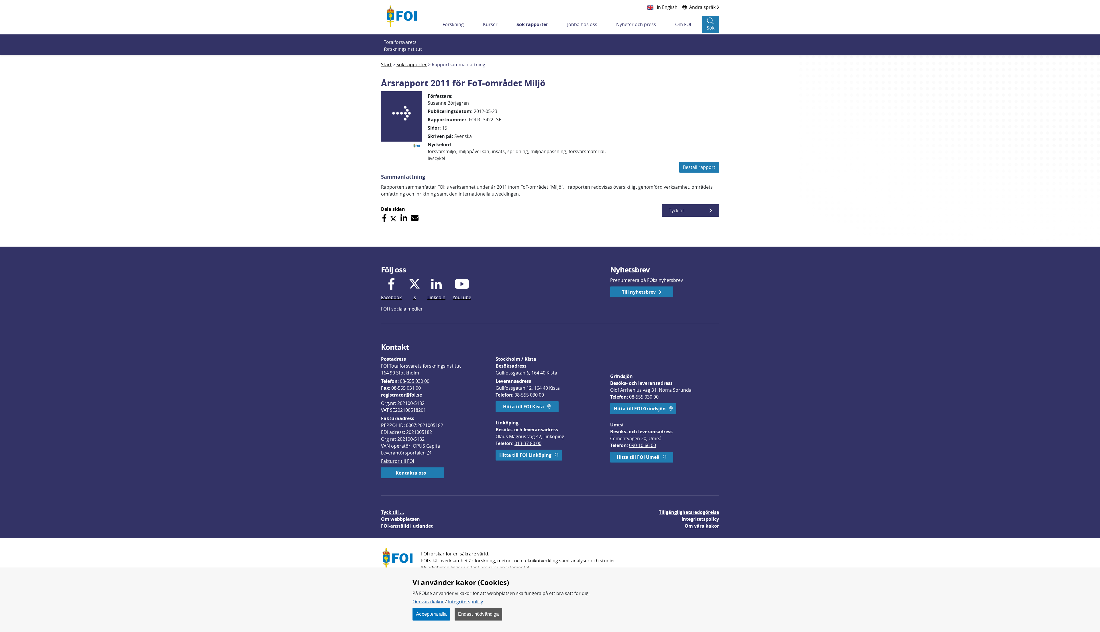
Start (386, 64)
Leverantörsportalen (406, 453)
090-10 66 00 (642, 445)
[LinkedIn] (403, 218)
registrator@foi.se (401, 395)
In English (666, 7)
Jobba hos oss (582, 24)
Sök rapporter (532, 24)
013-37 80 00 (527, 443)
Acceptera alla (431, 614)
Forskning (453, 24)
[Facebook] (384, 218)
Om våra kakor (428, 601)
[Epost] (415, 218)
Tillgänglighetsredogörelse (689, 512)
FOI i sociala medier (402, 309)
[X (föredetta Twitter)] (393, 218)
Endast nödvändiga (478, 614)
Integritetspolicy (465, 601)
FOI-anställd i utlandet (407, 526)
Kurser (490, 24)
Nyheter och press (636, 24)
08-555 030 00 (414, 381)
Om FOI (683, 24)
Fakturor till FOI (397, 461)
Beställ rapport (699, 167)
